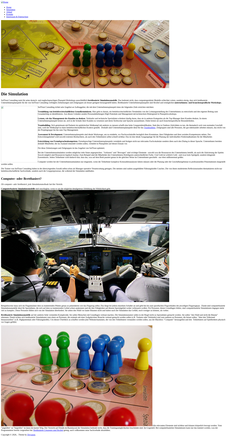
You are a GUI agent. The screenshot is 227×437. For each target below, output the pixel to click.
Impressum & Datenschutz (17, 17)
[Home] (4, 2)
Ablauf (9, 12)
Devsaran (31, 435)
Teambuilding (149, 127)
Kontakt (9, 14)
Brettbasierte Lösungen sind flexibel (48, 430)
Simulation (10, 10)
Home (8, 7)
